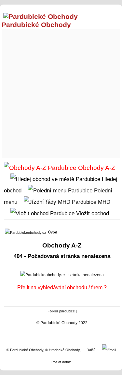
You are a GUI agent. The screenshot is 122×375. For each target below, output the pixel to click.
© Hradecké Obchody (62, 350)
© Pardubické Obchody (25, 350)
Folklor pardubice (61, 311)
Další (91, 350)
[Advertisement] (61, 92)
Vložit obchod (92, 213)
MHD (103, 202)
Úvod (52, 232)
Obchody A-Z (95, 167)
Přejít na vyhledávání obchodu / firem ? (62, 287)
